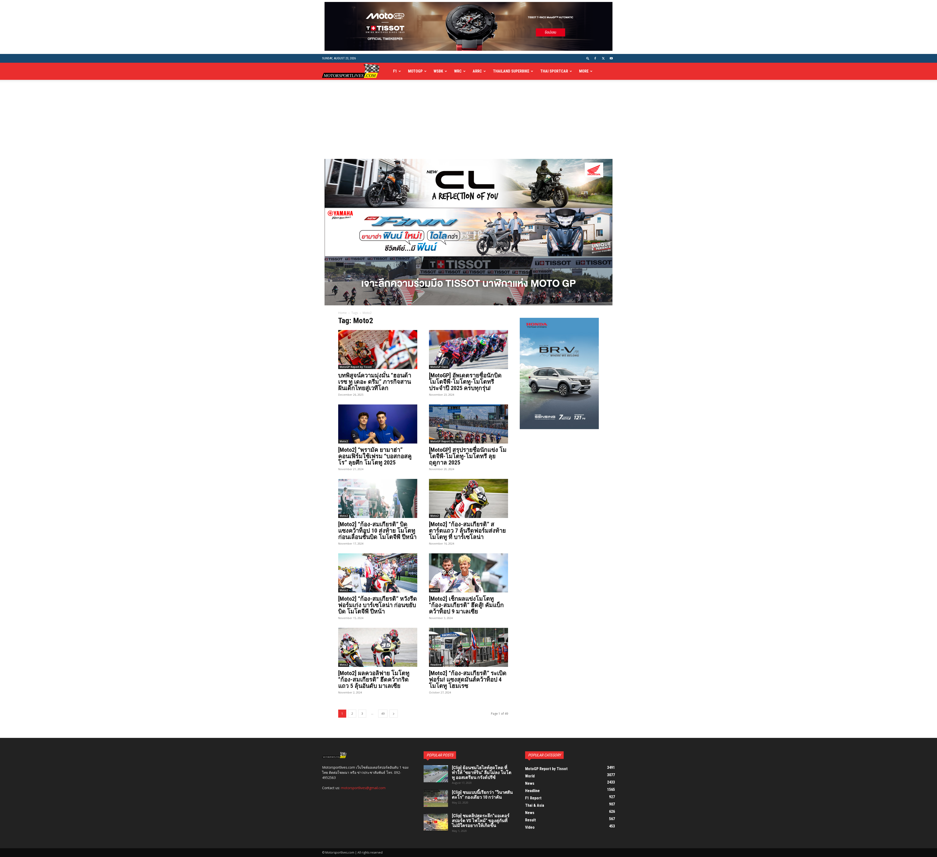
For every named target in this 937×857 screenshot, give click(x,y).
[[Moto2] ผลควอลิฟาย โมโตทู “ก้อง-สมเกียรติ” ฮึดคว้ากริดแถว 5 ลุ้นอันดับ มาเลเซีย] (377, 647)
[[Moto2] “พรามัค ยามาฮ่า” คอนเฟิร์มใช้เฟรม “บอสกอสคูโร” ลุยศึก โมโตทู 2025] (377, 424)
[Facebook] (595, 58)
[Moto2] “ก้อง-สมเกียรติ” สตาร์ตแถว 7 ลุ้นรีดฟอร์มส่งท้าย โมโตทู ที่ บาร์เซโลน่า (467, 530)
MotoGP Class (439, 367)
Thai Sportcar (554, 71)
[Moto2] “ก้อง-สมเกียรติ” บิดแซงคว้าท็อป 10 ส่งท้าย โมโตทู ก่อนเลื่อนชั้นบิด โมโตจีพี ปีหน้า (377, 530)
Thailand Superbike (511, 71)
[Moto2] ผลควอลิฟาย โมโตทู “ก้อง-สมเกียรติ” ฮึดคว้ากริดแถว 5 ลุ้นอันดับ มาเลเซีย (373, 679)
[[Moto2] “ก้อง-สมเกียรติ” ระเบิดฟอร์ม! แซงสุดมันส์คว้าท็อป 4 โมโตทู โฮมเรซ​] (468, 647)
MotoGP (415, 71)
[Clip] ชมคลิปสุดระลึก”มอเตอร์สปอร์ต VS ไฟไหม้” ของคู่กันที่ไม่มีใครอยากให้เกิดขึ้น (480, 820)
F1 (395, 71)
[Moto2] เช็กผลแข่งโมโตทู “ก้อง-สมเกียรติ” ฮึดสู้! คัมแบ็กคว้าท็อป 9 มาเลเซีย (466, 605)
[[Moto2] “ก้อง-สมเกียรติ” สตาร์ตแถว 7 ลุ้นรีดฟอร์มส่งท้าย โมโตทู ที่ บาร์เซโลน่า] (468, 498)
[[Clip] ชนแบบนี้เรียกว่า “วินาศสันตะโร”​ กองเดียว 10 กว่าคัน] (436, 798)
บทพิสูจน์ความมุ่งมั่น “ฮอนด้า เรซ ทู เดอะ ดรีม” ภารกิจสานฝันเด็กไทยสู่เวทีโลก (374, 382)
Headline (435, 664)
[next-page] (393, 714)
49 (383, 714)
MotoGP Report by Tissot (356, 367)
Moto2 (344, 441)
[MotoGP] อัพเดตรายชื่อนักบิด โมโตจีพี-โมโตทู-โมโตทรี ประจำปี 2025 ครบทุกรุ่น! (465, 382)
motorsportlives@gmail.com (363, 787)
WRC (458, 71)
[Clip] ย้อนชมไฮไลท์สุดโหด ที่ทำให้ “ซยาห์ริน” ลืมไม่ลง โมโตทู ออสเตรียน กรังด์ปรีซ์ (481, 772)
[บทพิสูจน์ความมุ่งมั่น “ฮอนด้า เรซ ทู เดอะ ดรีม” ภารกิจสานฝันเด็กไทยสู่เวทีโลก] (377, 349)
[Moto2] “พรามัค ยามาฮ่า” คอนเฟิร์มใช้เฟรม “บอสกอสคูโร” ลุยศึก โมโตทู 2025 (375, 456)
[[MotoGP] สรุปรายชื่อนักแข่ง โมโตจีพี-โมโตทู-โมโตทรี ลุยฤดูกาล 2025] (468, 424)
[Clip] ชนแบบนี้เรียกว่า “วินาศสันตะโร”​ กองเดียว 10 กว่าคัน (482, 795)
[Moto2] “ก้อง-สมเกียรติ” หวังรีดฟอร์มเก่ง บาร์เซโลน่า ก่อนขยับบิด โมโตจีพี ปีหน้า (377, 605)
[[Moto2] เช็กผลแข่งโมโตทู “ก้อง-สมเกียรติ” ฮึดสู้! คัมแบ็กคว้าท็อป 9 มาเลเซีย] (468, 572)
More (584, 71)
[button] (587, 58)
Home (342, 313)
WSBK (438, 71)
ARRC (477, 71)
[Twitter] (603, 58)
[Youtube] (611, 58)
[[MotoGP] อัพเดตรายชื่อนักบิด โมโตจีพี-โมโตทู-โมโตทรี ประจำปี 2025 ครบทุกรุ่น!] (468, 349)
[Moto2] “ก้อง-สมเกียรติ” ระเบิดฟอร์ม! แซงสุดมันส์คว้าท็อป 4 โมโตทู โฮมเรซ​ (468, 679)
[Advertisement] (468, 122)
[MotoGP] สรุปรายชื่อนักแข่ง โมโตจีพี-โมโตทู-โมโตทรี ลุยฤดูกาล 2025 (468, 456)
